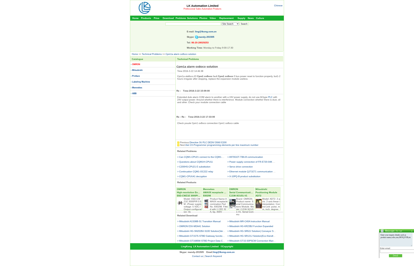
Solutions (192, 18)
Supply (241, 18)
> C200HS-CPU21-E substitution (193, 166)
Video (213, 18)
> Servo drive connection (240, 166)
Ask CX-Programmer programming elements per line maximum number (221, 145)
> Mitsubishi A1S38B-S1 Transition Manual (199, 221)
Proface (136, 76)
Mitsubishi (137, 70)
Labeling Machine (141, 82)
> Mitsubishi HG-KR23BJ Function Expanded (250, 226)
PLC (270, 97)
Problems (181, 18)
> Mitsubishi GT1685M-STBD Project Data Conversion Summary (210, 240)
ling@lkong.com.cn (206, 31)
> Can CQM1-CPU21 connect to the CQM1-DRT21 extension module (212, 157)
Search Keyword (213, 256)
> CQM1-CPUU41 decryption (192, 176)
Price (156, 18)
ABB (134, 93)
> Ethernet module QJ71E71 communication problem (254, 171)
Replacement (226, 18)
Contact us (197, 256)
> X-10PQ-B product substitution (243, 176)
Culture (260, 18)
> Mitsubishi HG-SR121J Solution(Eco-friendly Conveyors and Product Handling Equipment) (274, 236)
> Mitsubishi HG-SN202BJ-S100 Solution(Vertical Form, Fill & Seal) (211, 231)
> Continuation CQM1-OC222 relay (195, 171)
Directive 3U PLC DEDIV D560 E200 (208, 142)
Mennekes (137, 87)
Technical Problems (152, 54)
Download (168, 18)
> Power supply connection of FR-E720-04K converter (255, 162)
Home (135, 18)
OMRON (136, 64)
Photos (203, 18)
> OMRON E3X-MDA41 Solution (193, 226)
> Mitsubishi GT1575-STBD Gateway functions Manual (205, 236)
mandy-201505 (206, 37)
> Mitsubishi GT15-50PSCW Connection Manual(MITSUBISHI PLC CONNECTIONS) (270, 240)
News (251, 18)
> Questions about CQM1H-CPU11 (195, 162)
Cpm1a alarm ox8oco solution (181, 54)
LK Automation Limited (202, 5)
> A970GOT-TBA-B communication (245, 157)
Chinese (278, 5)
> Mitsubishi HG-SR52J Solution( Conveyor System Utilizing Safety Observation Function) (273, 231)
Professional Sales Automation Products (202, 9)
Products (146, 18)
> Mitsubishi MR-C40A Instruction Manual (248, 221)
